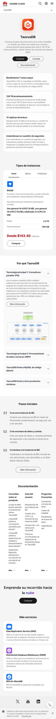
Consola (36, 58)
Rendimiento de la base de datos (46, 519)
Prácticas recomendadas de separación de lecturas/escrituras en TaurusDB (32, 539)
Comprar (20, 58)
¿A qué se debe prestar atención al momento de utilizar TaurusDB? (15, 510)
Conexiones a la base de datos (46, 504)
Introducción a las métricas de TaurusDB (32, 527)
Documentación (28, 65)
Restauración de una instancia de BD (31, 507)
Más (11, 570)
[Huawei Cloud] (14, 3)
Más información (17, 304)
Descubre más (26, 716)
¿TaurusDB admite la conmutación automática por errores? (15, 524)
